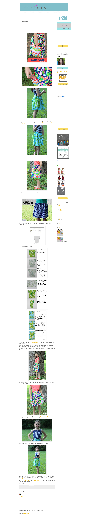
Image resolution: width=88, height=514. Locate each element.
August (60, 211)
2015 (59, 223)
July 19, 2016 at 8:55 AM (32, 493)
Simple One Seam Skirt (34, 342)
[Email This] (29, 485)
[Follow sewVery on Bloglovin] (61, 96)
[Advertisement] (35, 17)
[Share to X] (31, 485)
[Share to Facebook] (32, 485)
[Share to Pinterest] (33, 485)
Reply (22, 496)
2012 (59, 227)
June (60, 215)
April (60, 218)
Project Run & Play (36, 480)
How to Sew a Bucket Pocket (63, 214)
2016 (59, 205)
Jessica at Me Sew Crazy (25, 493)
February (60, 220)
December (60, 206)
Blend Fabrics (24, 123)
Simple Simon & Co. (28, 480)
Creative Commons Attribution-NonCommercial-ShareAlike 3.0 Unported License (62, 245)
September (60, 210)
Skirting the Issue (23, 478)
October (60, 209)
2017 (59, 204)
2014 (59, 224)
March (60, 219)
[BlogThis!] (30, 485)
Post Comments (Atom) (26, 513)
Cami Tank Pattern (43, 416)
